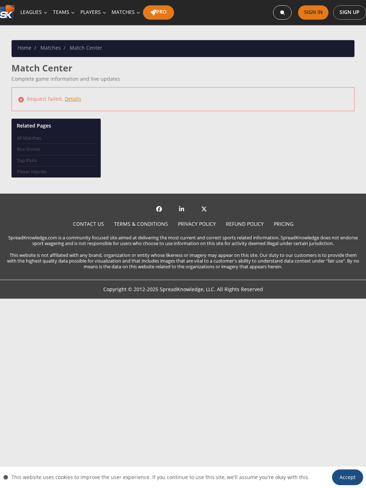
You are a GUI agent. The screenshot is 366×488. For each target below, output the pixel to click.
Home (24, 48)
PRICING (283, 223)
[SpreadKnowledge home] (9, 12)
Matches (50, 48)
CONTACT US (88, 223)
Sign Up (350, 12)
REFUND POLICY (245, 223)
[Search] (282, 12)
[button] (347, 477)
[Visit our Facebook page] (160, 208)
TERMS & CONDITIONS (141, 223)
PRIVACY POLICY (197, 223)
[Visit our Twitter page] (205, 208)
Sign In (313, 12)
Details (73, 98)
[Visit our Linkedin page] (183, 208)
